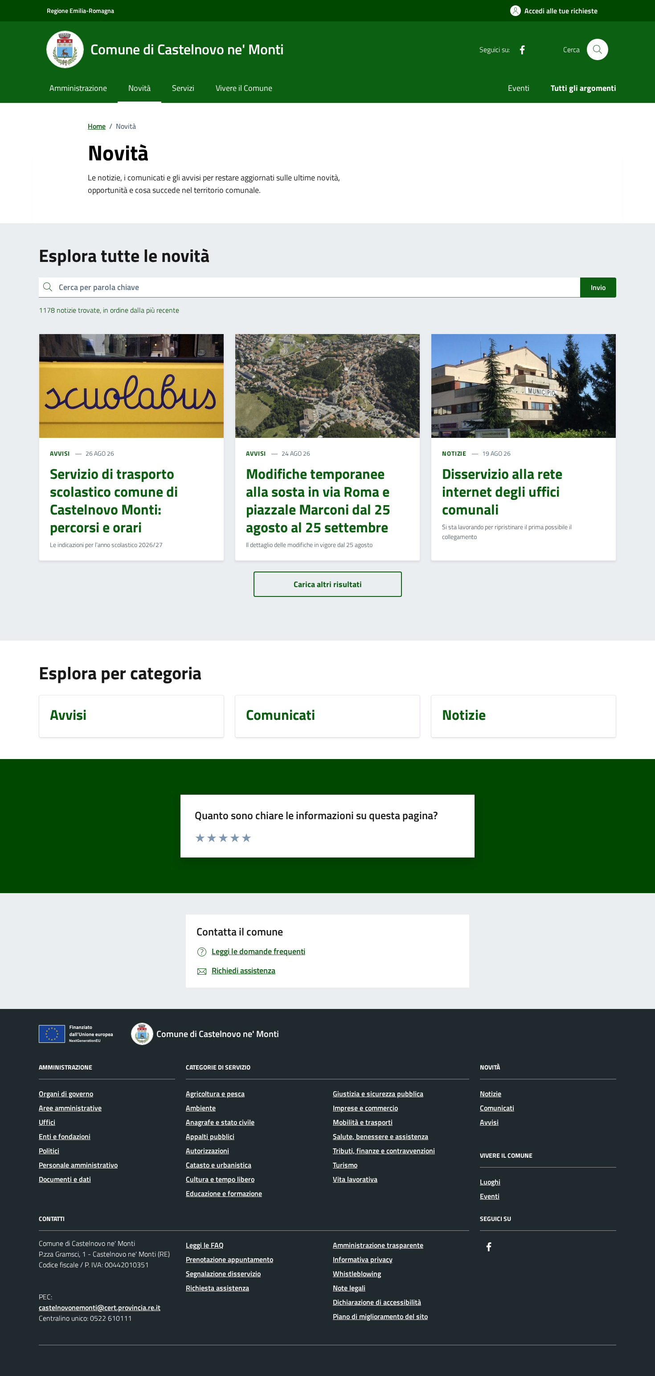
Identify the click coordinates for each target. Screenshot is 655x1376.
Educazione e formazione (224, 1193)
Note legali (349, 1287)
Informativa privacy (363, 1259)
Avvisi (489, 1122)
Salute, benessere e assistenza (380, 1136)
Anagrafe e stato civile (220, 1122)
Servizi (183, 88)
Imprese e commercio (365, 1107)
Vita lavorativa (355, 1179)
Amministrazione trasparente (378, 1245)
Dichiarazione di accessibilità (377, 1302)
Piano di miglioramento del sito (380, 1316)
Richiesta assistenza (217, 1287)
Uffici (47, 1122)
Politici (49, 1150)
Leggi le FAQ (205, 1245)
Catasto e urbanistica (218, 1165)
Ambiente (201, 1107)
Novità (139, 88)
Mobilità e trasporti (363, 1122)
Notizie (490, 1093)
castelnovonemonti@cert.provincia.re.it (99, 1307)
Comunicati (497, 1107)
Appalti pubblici (210, 1136)
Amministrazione (78, 88)
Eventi (518, 88)
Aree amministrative (70, 1107)
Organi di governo (66, 1093)
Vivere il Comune (244, 88)
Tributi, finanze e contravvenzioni (384, 1150)
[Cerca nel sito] (597, 49)
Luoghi (490, 1181)
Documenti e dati (65, 1179)
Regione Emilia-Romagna (80, 10)
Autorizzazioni (207, 1150)
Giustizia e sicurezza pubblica (378, 1093)
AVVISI (60, 453)
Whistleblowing (357, 1273)
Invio (598, 287)
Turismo (345, 1165)
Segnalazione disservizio (223, 1273)
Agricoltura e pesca (215, 1093)
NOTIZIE (454, 453)
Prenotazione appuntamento (229, 1259)
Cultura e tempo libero (220, 1179)
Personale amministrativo (78, 1165)
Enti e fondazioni (64, 1136)
